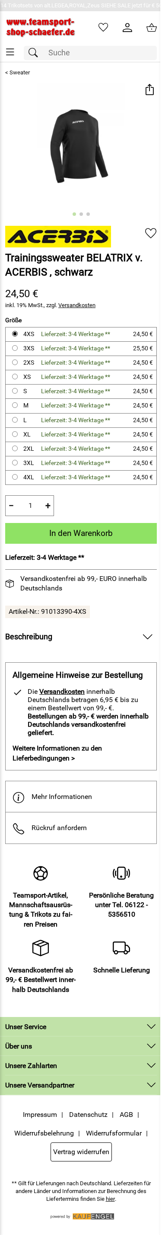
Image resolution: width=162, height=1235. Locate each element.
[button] (149, 90)
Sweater (20, 72)
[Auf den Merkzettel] (150, 233)
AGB (126, 1114)
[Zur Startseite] (40, 28)
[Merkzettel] (103, 27)
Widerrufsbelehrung (44, 1133)
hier (110, 1199)
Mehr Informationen (62, 796)
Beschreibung (28, 636)
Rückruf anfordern (59, 828)
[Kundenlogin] (127, 27)
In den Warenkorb (81, 533)
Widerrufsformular (114, 1133)
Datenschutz (88, 1114)
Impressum (40, 1114)
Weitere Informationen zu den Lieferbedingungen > (57, 753)
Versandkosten (76, 305)
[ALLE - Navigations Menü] (10, 52)
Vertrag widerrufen (81, 1152)
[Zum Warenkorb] (151, 27)
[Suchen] (35, 53)
